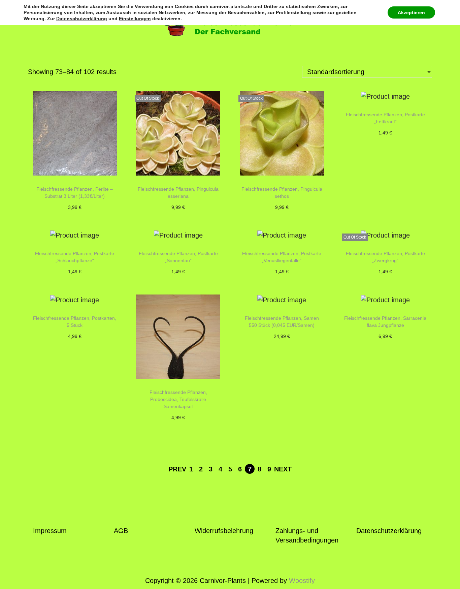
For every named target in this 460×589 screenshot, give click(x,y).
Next (283, 469)
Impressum (50, 530)
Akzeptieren (411, 12)
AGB (121, 530)
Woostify (302, 580)
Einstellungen (135, 18)
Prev (177, 469)
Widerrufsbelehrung (224, 530)
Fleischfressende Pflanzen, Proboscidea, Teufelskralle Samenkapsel (178, 399)
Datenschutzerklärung (389, 530)
